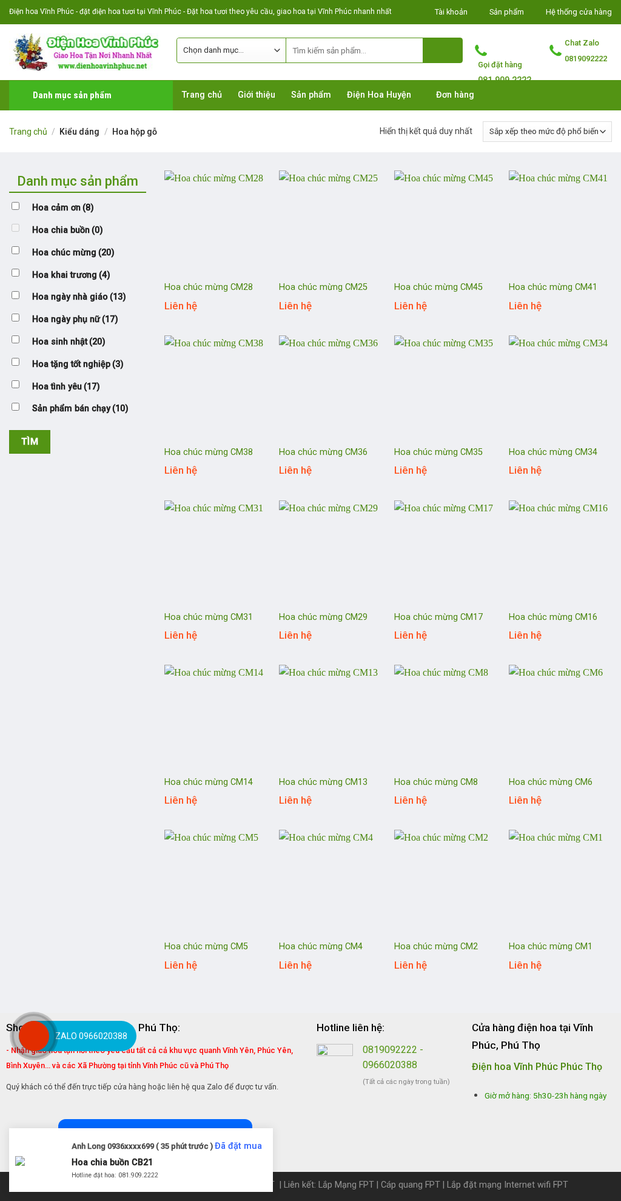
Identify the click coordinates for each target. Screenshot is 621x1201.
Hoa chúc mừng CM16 (553, 617)
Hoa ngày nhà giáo (79, 297)
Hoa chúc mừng (73, 252)
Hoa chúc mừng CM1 (550, 946)
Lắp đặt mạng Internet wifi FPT (507, 1185)
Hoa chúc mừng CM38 (208, 452)
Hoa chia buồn (67, 230)
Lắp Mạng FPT (346, 1185)
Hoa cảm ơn (63, 208)
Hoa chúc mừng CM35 (438, 452)
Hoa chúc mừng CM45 (438, 287)
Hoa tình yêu (66, 387)
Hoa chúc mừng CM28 (208, 287)
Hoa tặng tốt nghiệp (78, 364)
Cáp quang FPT (410, 1185)
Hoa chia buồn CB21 (112, 1162)
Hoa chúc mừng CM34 (553, 452)
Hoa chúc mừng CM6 (550, 782)
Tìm (29, 441)
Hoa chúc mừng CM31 (208, 617)
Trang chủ (28, 131)
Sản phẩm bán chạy (80, 408)
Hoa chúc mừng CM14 (208, 782)
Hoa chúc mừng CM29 (323, 617)
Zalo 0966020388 (91, 1036)
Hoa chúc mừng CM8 (436, 782)
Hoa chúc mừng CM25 (323, 287)
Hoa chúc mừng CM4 (321, 946)
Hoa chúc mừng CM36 (323, 452)
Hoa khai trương (71, 275)
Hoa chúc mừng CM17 (438, 617)
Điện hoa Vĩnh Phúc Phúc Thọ (537, 1066)
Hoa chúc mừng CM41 (553, 287)
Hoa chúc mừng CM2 (436, 946)
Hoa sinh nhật (69, 342)
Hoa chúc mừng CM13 (323, 782)
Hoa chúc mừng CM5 (206, 946)
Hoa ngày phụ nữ (75, 319)
